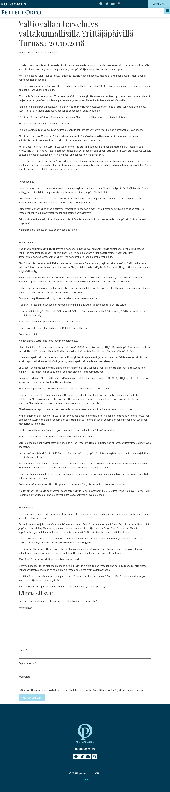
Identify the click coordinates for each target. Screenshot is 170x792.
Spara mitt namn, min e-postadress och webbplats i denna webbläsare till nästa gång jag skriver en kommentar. (82, 690)
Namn (23, 650)
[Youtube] (112, 3)
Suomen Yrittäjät (34, 586)
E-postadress (27, 663)
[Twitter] (106, 3)
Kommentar (26, 607)
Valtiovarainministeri (56, 586)
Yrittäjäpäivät (77, 586)
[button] (167, 11)
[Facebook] (100, 3)
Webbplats (24, 676)
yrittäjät (90, 586)
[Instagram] (118, 3)
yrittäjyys (101, 586)
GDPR (85, 779)
